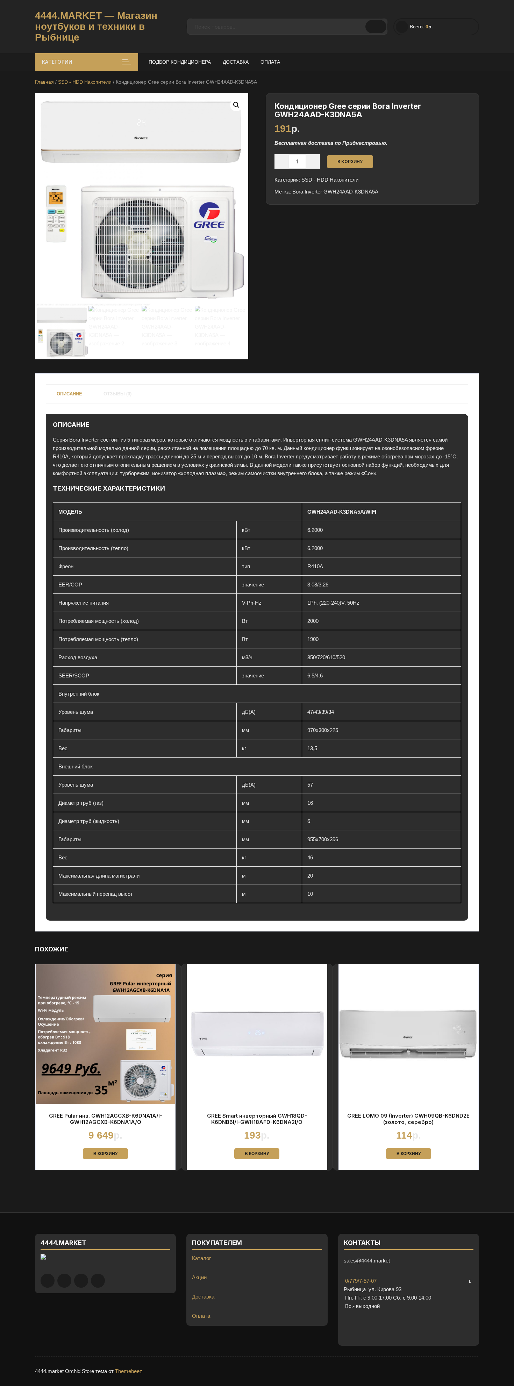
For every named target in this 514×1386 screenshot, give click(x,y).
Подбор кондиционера (180, 62)
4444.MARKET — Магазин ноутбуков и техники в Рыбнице (96, 26)
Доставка (236, 62)
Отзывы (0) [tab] (117, 393)
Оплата (270, 62)
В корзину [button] (105, 1153)
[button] (236, 105)
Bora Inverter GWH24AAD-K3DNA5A (335, 192)
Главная (44, 82)
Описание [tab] (69, 393)
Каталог (201, 1258)
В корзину (350, 161)
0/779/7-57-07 (360, 1281)
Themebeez (128, 1371)
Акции (199, 1277)
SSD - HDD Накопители (85, 82)
